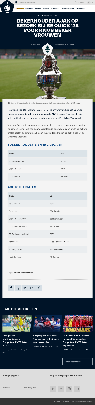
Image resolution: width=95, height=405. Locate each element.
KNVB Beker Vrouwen (47, 15)
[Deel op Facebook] (11, 288)
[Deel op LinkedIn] (25, 288)
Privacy (66, 401)
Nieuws (6, 387)
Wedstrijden (30, 387)
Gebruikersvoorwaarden (82, 401)
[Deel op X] (18, 288)
